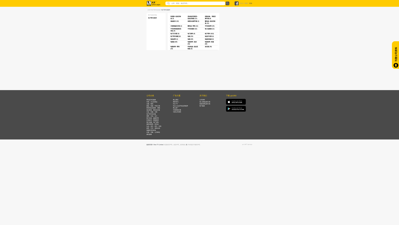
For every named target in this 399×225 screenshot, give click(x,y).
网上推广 (175, 108)
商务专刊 (175, 102)
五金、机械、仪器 (152, 112)
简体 (250, 3)
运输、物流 (150, 104)
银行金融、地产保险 (153, 122)
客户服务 (202, 106)
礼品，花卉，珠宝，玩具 (154, 126)
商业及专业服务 (151, 100)
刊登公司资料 (177, 112)
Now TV (175, 104)
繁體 (246, 3)
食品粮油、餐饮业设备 (153, 110)
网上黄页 (175, 100)
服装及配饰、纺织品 (153, 124)
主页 (149, 10)
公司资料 (202, 100)
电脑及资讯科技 (151, 130)
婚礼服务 (149, 134)
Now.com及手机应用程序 (180, 106)
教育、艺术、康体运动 (153, 128)
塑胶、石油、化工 (152, 116)
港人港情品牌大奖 (205, 102)
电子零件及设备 (155, 10)
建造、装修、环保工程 (153, 106)
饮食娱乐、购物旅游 (153, 120)
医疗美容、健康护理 (153, 118)
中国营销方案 (177, 110)
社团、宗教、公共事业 (153, 132)
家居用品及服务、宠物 (153, 108)
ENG (241, 3)
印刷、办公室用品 (152, 102)
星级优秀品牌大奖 (205, 104)
